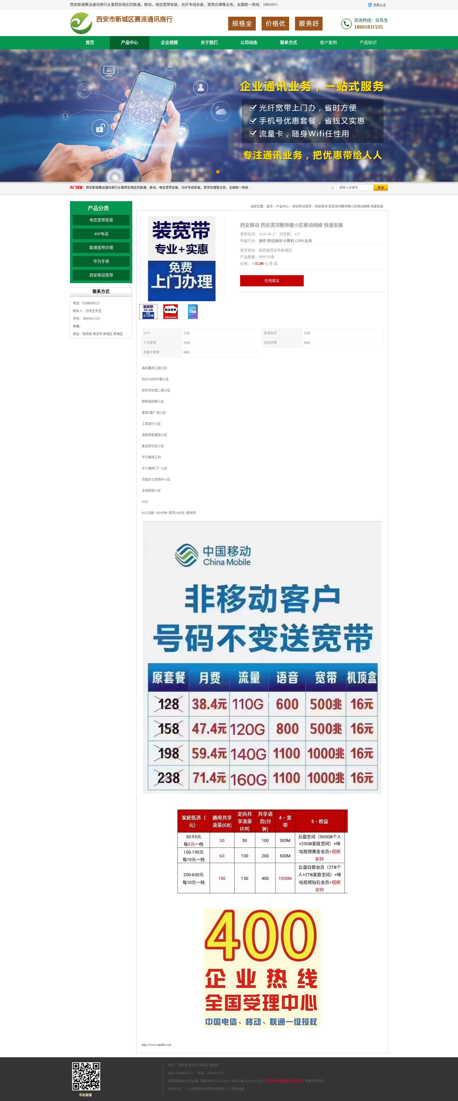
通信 (262, 241)
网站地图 (238, 1089)
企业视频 (169, 42)
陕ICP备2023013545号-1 (248, 1081)
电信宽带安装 (101, 220)
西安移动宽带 (101, 275)
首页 (90, 42)
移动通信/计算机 (280, 241)
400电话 (101, 234)
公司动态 (248, 42)
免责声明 (207, 1089)
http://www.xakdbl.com (156, 1045)
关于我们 (209, 42)
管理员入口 (223, 1089)
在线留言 (272, 281)
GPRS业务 (303, 241)
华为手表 (101, 261)
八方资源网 (193, 1089)
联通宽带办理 (101, 247)
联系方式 (288, 42)
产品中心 (129, 42)
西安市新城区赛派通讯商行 (285, 1081)
